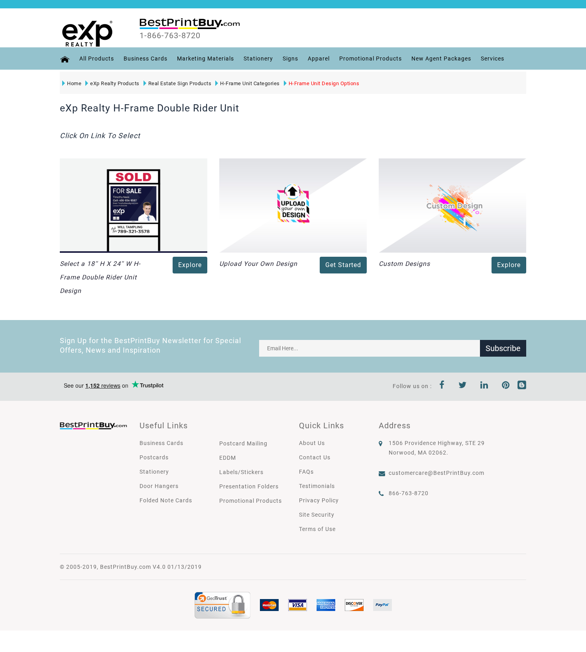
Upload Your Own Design (258, 263)
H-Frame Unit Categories (250, 83)
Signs (290, 58)
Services (492, 58)
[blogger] (521, 386)
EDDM (227, 458)
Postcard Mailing (243, 443)
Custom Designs (404, 263)
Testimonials (317, 486)
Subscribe (503, 348)
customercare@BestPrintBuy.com (436, 473)
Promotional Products (370, 58)
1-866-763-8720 (170, 35)
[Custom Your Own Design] (452, 205)
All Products (96, 58)
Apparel (319, 58)
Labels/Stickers (241, 472)
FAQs (306, 472)
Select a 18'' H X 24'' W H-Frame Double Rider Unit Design (100, 277)
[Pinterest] (506, 386)
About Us (312, 443)
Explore (190, 265)
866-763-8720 (409, 493)
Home (74, 83)
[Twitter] (462, 386)
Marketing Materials (205, 58)
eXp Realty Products (115, 83)
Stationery (258, 58)
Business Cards (145, 58)
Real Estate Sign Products (180, 83)
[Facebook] (442, 386)
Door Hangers (159, 486)
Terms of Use (317, 529)
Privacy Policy (319, 500)
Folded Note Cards (166, 500)
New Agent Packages (441, 58)
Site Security (316, 514)
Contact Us (314, 457)
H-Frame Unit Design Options (324, 83)
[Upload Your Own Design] (293, 205)
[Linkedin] (484, 386)
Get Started (343, 265)
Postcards (154, 457)
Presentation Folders (249, 486)
